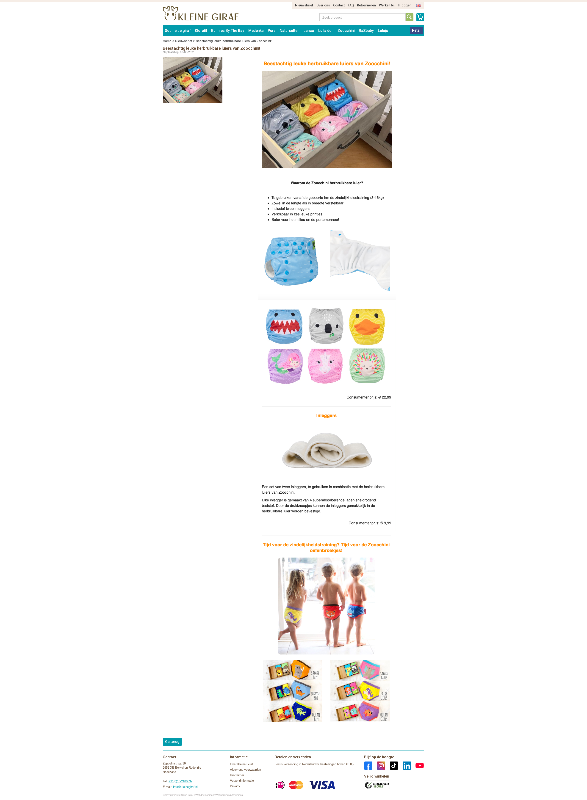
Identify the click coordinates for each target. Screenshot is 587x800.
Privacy (235, 786)
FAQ (351, 5)
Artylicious (237, 795)
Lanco (309, 30)
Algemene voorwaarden (245, 769)
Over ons (323, 5)
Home (167, 41)
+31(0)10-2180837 (180, 781)
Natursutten (289, 30)
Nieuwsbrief (304, 5)
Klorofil (201, 30)
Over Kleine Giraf (241, 764)
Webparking (222, 795)
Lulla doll (325, 30)
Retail (416, 30)
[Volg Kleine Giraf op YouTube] (417, 765)
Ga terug (172, 742)
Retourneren (366, 5)
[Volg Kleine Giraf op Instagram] (378, 765)
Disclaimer (237, 775)
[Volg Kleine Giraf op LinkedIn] (404, 765)
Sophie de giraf (178, 30)
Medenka (256, 30)
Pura (272, 30)
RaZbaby (366, 30)
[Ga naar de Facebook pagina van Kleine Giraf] (368, 765)
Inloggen (404, 5)
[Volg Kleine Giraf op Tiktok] (391, 765)
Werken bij (387, 5)
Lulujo (383, 30)
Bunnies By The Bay (227, 30)
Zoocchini (346, 30)
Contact (339, 5)
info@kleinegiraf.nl (185, 787)
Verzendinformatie (242, 780)
